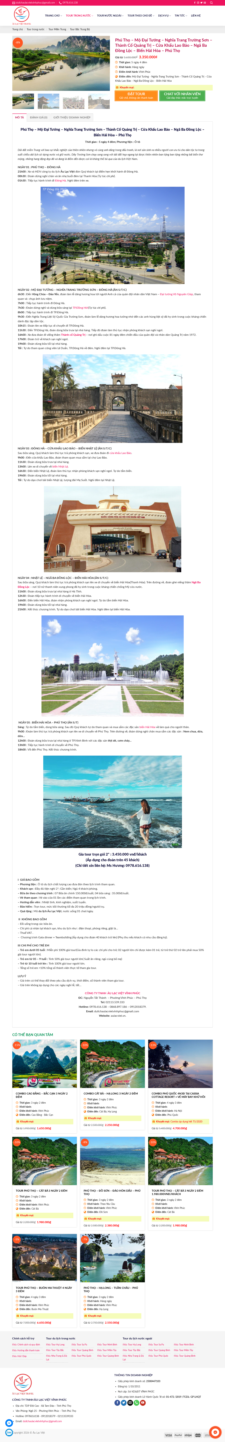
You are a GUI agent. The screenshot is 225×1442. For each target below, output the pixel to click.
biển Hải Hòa (147, 727)
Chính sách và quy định (28, 1345)
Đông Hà (60, 180)
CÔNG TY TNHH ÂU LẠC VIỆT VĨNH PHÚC (112, 993)
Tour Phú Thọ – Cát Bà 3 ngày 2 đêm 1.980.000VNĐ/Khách (177, 1193)
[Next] (103, 63)
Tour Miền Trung (57, 29)
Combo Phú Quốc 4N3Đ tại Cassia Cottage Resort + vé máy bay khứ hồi (178, 1095)
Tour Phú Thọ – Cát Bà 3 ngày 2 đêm (41, 1191)
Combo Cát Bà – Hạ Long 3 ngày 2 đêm (111, 1093)
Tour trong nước (78, 15)
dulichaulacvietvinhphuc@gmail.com (42, 1421)
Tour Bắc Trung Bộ (80, 29)
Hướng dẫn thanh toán (28, 1350)
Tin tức (180, 15)
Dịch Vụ (163, 15)
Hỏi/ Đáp (22, 1356)
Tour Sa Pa (82, 1345)
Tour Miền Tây (109, 1350)
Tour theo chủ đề (140, 15)
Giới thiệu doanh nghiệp (71, 117)
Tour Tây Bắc (57, 1350)
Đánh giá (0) (38, 117)
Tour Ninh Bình (109, 1345)
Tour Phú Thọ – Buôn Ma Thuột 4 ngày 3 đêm (44, 1290)
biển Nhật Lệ (60, 466)
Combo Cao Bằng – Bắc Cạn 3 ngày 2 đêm (42, 1095)
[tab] (19, 117)
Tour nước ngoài (109, 15)
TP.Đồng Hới (80, 307)
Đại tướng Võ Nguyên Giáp (176, 294)
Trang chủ (52, 15)
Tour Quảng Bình (85, 1350)
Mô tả (19, 117)
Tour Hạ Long (58, 1345)
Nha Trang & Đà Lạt (56, 1358)
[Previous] (18, 63)
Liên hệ (196, 15)
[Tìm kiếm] (211, 2)
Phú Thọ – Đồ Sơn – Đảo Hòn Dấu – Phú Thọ (112, 1193)
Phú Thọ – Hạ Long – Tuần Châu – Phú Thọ (111, 1290)
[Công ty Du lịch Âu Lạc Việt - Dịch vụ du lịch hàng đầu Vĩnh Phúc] (26, 16)
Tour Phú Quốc (84, 1356)
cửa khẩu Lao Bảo (120, 453)
